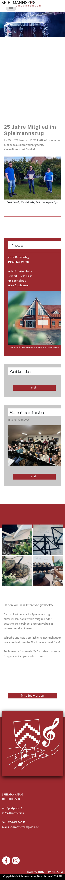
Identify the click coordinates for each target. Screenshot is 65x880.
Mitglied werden (32, 696)
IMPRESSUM (55, 872)
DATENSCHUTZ (36, 872)
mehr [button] (34, 387)
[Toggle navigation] (11, 7)
